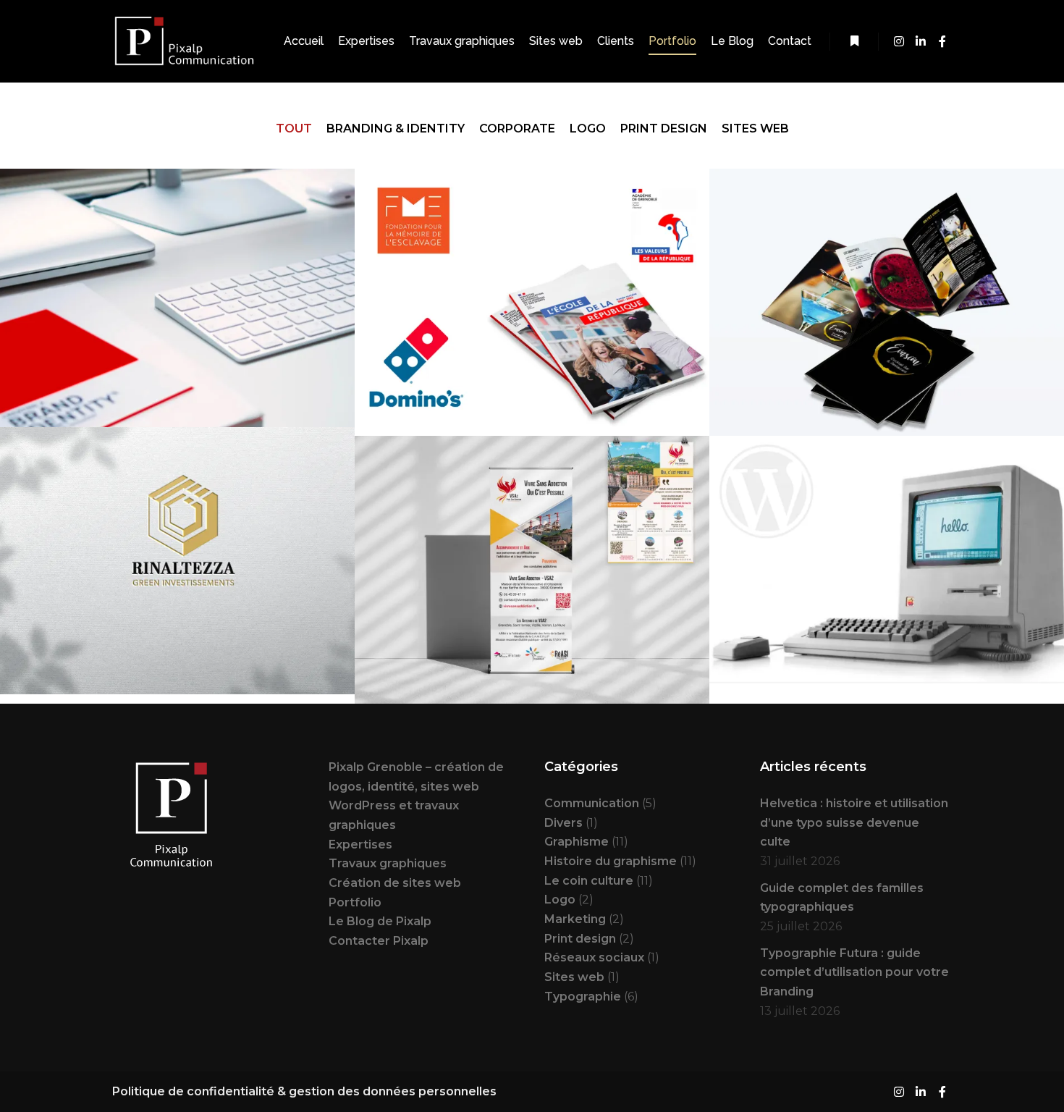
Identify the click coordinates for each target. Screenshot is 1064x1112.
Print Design (663, 128)
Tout (294, 128)
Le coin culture (588, 881)
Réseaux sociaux (594, 957)
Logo (588, 128)
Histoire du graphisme (610, 861)
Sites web (755, 128)
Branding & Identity (395, 128)
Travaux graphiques (388, 863)
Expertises (360, 844)
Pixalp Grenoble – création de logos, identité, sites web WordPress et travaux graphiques (416, 796)
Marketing (575, 919)
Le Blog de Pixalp (380, 921)
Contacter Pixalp (378, 941)
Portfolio (355, 902)
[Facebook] (942, 41)
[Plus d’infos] (854, 41)
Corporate (517, 128)
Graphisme (576, 841)
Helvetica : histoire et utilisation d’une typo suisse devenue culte (854, 822)
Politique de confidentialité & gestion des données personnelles (304, 1091)
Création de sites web (395, 883)
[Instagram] (899, 41)
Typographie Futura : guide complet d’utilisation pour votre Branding (854, 972)
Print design (580, 938)
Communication (591, 803)
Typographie (582, 996)
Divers (563, 823)
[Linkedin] (920, 41)
